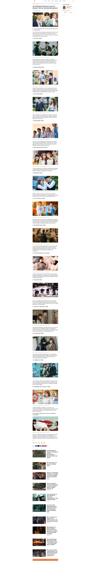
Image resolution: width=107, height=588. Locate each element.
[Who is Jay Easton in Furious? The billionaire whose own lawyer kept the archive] (45, 520)
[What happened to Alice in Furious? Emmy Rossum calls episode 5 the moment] (45, 531)
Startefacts (34, 3)
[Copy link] (48, 446)
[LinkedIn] (43, 446)
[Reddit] (41, 446)
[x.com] (38, 446)
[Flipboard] (45, 446)
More (45, 559)
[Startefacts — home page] (34, 1)
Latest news (37, 3)
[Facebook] (36, 446)
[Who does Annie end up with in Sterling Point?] (45, 466)
